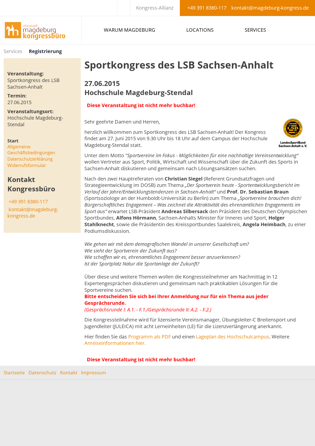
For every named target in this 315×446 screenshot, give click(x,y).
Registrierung (45, 51)
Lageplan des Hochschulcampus (232, 336)
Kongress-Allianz (154, 7)
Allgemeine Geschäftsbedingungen (31, 149)
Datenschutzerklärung (30, 159)
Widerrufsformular (26, 165)
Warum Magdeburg (129, 30)
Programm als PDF (149, 336)
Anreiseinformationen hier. (115, 343)
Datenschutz (42, 372)
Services (255, 30)
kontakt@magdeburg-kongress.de (270, 7)
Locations (200, 30)
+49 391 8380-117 (206, 7)
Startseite (14, 372)
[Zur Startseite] (40, 30)
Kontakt (68, 372)
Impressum (93, 372)
